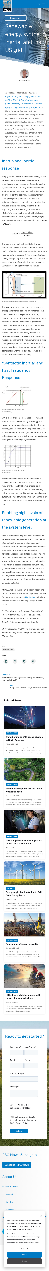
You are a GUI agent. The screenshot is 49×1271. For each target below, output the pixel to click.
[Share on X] (15, 661)
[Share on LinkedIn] (5, 661)
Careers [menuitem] (10, 1209)
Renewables (16, 18)
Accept (24, 1255)
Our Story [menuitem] (10, 1202)
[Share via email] (33, 661)
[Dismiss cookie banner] (41, 1216)
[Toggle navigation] (43, 4)
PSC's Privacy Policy (19, 1123)
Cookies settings (24, 1248)
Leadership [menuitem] (10, 1194)
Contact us (30, 597)
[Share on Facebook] (24, 661)
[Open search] (39, 4)
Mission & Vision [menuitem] (10, 1186)
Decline (24, 1261)
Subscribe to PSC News (17, 1164)
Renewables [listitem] (8, 650)
